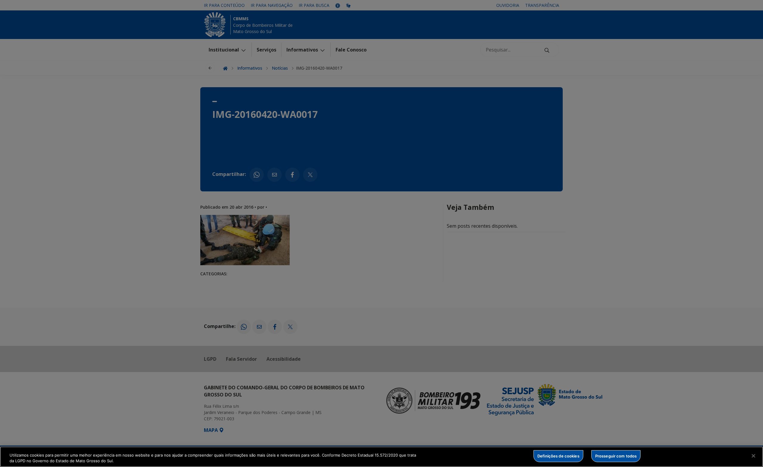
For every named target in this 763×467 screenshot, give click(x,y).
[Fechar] (753, 456)
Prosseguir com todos (616, 456)
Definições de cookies (558, 456)
